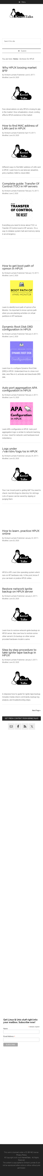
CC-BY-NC (29, 1152)
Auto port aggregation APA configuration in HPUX (19, 389)
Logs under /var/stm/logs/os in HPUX (19, 450)
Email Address (9, 1036)
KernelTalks (26, 1157)
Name (5, 1028)
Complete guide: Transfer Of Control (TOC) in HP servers (20, 185)
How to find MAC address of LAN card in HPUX (20, 127)
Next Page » (36, 710)
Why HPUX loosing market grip (19, 69)
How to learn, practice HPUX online (20, 532)
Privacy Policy (21, 1155)
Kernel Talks (21, 14)
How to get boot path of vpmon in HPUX (18, 267)
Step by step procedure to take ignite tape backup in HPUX (19, 652)
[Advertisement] (21, 29)
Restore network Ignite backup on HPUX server (17, 590)
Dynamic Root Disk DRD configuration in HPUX (17, 328)
